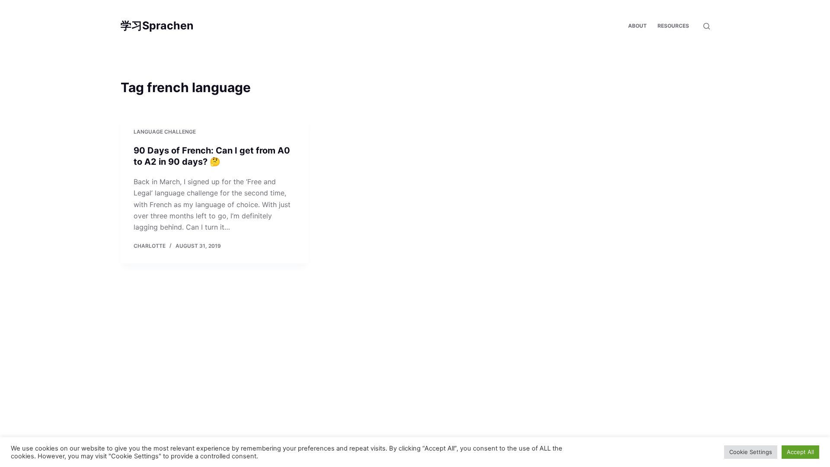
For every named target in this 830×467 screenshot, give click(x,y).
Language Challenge (165, 131)
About (637, 25)
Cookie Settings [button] (750, 451)
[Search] (706, 26)
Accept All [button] (800, 451)
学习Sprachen (157, 25)
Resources (673, 25)
